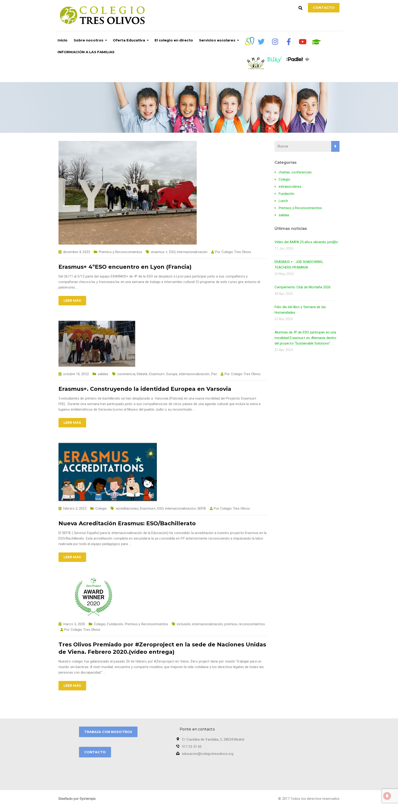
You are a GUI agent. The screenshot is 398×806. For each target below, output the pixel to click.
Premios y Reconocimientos (120, 252)
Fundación (115, 624)
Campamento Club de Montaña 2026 (303, 287)
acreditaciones (127, 508)
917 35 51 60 (192, 747)
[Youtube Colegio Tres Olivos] (302, 41)
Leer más (72, 300)
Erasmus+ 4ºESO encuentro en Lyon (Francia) (125, 266)
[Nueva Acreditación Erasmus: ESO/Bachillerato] (108, 472)
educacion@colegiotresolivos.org (207, 754)
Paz (214, 374)
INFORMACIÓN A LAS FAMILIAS (86, 52)
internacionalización (192, 252)
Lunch (283, 201)
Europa (172, 374)
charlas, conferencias (295, 172)
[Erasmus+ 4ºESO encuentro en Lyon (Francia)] (128, 192)
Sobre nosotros (88, 40)
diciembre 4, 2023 (76, 252)
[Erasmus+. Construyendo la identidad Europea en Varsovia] (97, 343)
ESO (172, 252)
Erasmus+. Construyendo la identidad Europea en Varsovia (145, 388)
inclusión (183, 624)
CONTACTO (95, 752)
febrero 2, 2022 (75, 508)
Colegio (101, 508)
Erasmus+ (157, 374)
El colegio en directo (174, 40)
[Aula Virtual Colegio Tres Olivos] (316, 41)
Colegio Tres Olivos (236, 252)
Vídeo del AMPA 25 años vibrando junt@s (306, 242)
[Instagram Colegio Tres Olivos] (275, 41)
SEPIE (201, 508)
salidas (103, 374)
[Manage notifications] (387, 796)
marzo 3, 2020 (74, 624)
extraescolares (290, 186)
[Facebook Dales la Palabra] (288, 41)
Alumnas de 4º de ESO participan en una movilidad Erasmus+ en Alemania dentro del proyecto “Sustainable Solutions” (306, 337)
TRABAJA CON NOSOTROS (108, 732)
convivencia (126, 374)
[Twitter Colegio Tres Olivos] (261, 41)
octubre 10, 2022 (76, 374)
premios (230, 624)
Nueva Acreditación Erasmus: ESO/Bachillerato (127, 523)
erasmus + (159, 252)
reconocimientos (252, 624)
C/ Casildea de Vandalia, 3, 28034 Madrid (213, 739)
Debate (142, 374)
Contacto (323, 8)
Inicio (63, 40)
